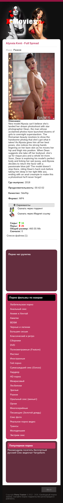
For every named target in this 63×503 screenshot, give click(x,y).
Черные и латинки (20, 327)
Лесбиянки (16, 385)
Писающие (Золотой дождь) (25, 412)
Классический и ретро (22, 336)
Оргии (13, 403)
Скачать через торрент (30, 208)
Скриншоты (23, 205)
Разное (17, 50)
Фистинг (14, 354)
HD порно (15, 376)
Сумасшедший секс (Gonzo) (25, 367)
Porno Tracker (20, 495)
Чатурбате (39, 452)
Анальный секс (18, 309)
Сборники (15, 340)
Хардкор (14, 372)
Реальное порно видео (22, 421)
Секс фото (16, 417)
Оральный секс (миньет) (23, 399)
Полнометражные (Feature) (25, 349)
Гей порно (15, 363)
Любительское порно (21, 304)
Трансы (14, 426)
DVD (12, 345)
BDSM (13, 322)
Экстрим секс (17, 435)
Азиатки (14, 318)
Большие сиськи (19, 331)
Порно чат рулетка (19, 254)
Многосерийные (19, 408)
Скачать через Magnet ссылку (34, 213)
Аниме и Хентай (19, 313)
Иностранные (17, 358)
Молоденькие (17, 430)
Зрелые (14, 390)
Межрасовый (17, 381)
